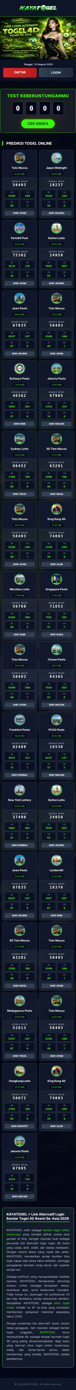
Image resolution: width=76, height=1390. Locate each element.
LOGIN (56, 72)
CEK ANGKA (38, 123)
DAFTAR (20, 72)
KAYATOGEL (48, 1332)
